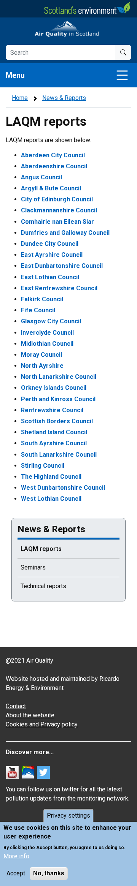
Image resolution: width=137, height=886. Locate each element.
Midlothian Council (47, 343)
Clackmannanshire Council (59, 210)
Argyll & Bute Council (51, 188)
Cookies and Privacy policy (42, 724)
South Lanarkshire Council (59, 454)
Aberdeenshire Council (54, 166)
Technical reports (43, 586)
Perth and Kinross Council (58, 399)
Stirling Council (42, 465)
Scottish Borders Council (57, 421)
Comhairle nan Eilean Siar (57, 221)
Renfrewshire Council (52, 410)
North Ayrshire (42, 365)
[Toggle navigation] (122, 75)
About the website (30, 715)
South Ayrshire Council (54, 443)
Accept (15, 873)
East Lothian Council (50, 277)
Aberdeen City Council (53, 155)
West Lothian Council (51, 498)
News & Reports (64, 97)
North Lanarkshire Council (58, 376)
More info (16, 856)
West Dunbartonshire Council (63, 487)
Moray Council (41, 354)
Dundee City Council (49, 243)
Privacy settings (68, 815)
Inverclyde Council (47, 332)
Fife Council (38, 310)
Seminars (33, 567)
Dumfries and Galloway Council (65, 232)
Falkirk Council (42, 299)
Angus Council (41, 177)
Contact (16, 706)
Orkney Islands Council (53, 387)
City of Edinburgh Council (57, 199)
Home (20, 97)
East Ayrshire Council (52, 254)
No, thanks (48, 873)
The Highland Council (51, 476)
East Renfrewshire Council (59, 288)
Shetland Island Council (54, 432)
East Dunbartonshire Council (62, 265)
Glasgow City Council (51, 321)
